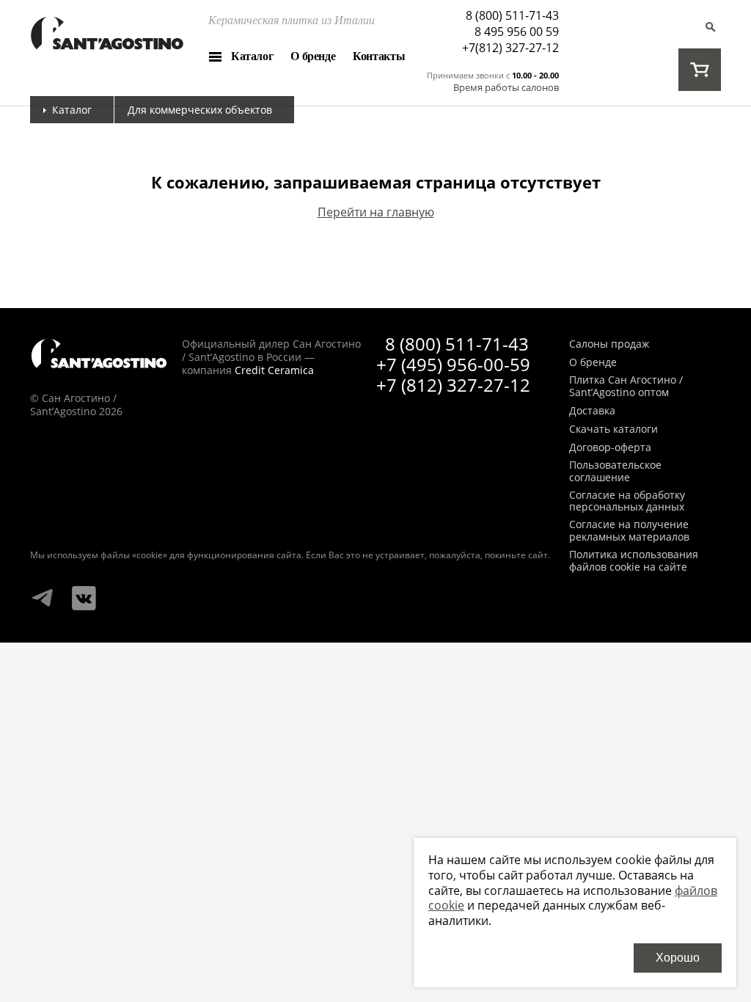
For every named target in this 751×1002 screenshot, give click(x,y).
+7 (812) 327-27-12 (453, 385)
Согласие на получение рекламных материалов (629, 531)
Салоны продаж (609, 344)
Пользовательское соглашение (615, 471)
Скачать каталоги (613, 429)
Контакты (379, 56)
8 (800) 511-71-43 (512, 15)
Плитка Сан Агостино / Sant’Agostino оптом (626, 386)
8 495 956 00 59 (517, 31)
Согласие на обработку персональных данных (627, 501)
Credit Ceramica (274, 370)
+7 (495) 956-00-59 (453, 364)
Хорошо (678, 957)
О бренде (312, 56)
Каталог (252, 56)
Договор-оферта (610, 448)
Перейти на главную (376, 212)
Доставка (592, 411)
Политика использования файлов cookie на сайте (633, 561)
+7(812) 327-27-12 (510, 48)
